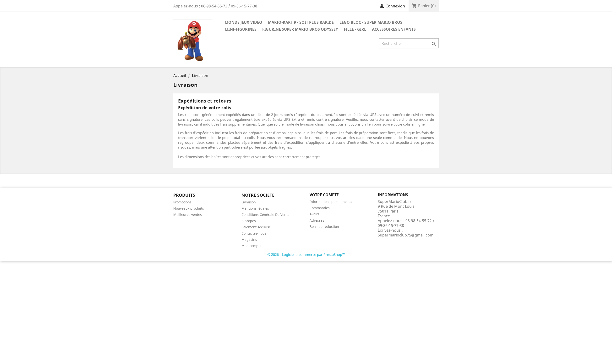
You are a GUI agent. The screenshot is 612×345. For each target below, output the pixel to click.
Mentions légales (255, 208)
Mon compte (251, 245)
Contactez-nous (253, 233)
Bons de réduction (324, 226)
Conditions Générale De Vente (265, 214)
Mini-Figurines (241, 29)
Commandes (320, 208)
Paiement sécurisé (256, 227)
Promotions (182, 202)
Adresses (317, 220)
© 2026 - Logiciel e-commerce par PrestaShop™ (306, 254)
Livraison (248, 202)
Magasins (249, 239)
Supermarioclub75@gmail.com (405, 235)
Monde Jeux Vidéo (243, 22)
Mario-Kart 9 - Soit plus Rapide (301, 22)
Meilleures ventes (187, 214)
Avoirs (314, 214)
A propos (248, 220)
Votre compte (324, 194)
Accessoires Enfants (394, 29)
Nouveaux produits (188, 208)
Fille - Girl (355, 29)
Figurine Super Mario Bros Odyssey (300, 29)
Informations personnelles (331, 201)
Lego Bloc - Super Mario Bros (370, 22)
